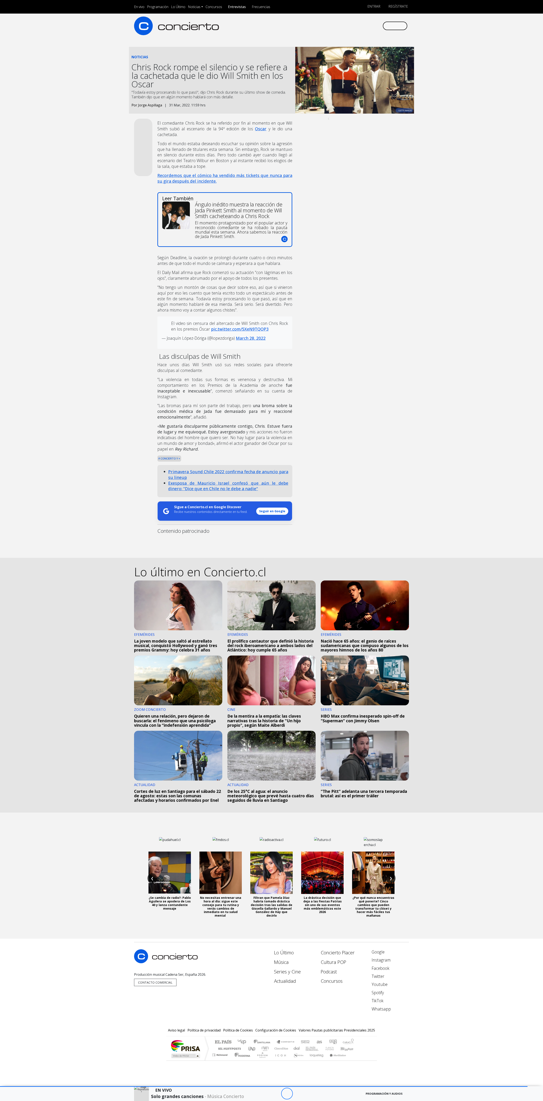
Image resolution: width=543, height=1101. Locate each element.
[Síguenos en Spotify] (365, 25)
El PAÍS (223, 1042)
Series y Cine (287, 971)
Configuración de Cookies (275, 1030)
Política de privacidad (204, 1030)
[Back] (263, 1094)
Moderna (241, 1060)
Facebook (380, 968)
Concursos (214, 6)
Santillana (263, 1042)
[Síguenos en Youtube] (358, 25)
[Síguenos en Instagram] (337, 25)
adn (333, 1042)
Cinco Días (280, 1048)
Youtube (379, 984)
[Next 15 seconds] (298, 1094)
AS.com (319, 1042)
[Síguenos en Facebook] (344, 25)
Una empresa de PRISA (185, 1046)
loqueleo (315, 1060)
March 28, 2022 (251, 338)
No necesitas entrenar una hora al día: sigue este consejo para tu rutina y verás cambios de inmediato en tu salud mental (220, 906)
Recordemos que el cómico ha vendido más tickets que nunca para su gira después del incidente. (224, 178)
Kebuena (349, 1048)
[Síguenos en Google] (330, 25)
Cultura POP (333, 962)
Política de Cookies (238, 1030)
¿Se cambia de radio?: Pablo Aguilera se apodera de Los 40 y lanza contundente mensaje (170, 903)
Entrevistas (237, 6)
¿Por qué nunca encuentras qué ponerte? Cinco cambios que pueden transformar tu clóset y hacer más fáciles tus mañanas (373, 906)
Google (378, 952)
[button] (264, 1086)
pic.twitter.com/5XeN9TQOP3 (240, 329)
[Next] (310, 1094)
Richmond (220, 1060)
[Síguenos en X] (351, 25)
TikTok (377, 1001)
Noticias (194, 6)
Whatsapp (381, 1009)
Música (281, 962)
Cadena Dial (333, 1048)
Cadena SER (305, 1042)
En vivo (139, 6)
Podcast (329, 971)
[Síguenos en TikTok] (372, 25)
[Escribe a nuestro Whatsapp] (379, 25)
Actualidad (285, 981)
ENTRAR (373, 6)
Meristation (335, 1060)
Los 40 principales (243, 1042)
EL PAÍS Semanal (308, 1048)
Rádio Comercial (354, 1060)
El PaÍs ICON (279, 1060)
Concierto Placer (338, 952)
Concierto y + (170, 458)
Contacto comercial (155, 982)
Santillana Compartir (285, 1042)
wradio (264, 1048)
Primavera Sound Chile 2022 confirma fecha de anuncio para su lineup (228, 474)
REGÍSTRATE (398, 6)
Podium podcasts (220, 1053)
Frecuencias (261, 6)
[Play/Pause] (287, 1094)
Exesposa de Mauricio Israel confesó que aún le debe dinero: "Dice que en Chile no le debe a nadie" (228, 486)
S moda (297, 1060)
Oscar (260, 129)
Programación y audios (384, 1093)
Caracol (348, 1042)
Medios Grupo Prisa (185, 1055)
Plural (261, 1060)
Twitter (377, 976)
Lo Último (178, 6)
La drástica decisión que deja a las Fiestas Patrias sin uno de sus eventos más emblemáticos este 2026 (322, 905)
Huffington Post (228, 1048)
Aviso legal (176, 1030)
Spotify (377, 992)
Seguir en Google (272, 511)
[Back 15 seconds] (275, 1094)
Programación (157, 6)
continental (296, 1048)
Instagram (381, 960)
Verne (320, 1048)
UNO (252, 1048)
